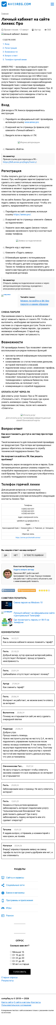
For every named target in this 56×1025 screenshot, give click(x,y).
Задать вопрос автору (23, 570)
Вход (7, 44)
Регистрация (11, 48)
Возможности (11, 52)
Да (5, 555)
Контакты (36, 1002)
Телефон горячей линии (16, 59)
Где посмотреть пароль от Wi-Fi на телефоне (31, 621)
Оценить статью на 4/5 (47, 590)
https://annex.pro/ (22, 214)
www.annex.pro (32, 122)
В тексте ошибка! (34, 555)
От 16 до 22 (18, 955)
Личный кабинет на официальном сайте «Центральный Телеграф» (34, 614)
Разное (9, 915)
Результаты (7, 980)
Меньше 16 (18, 952)
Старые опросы (9, 977)
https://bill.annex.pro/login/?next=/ (19, 162)
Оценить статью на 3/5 (44, 590)
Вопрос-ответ (11, 56)
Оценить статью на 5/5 (49, 590)
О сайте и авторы (22, 1002)
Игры (9, 908)
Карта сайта (7, 1002)
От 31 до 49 (18, 961)
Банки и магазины (15, 892)
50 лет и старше (20, 964)
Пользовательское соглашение (16, 1005)
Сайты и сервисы (15, 877)
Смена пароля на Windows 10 (28, 602)
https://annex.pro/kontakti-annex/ (28, 538)
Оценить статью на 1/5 (40, 590)
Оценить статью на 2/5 (42, 590)
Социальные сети (15, 885)
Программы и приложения (19, 900)
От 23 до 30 (18, 958)
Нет (16, 555)
